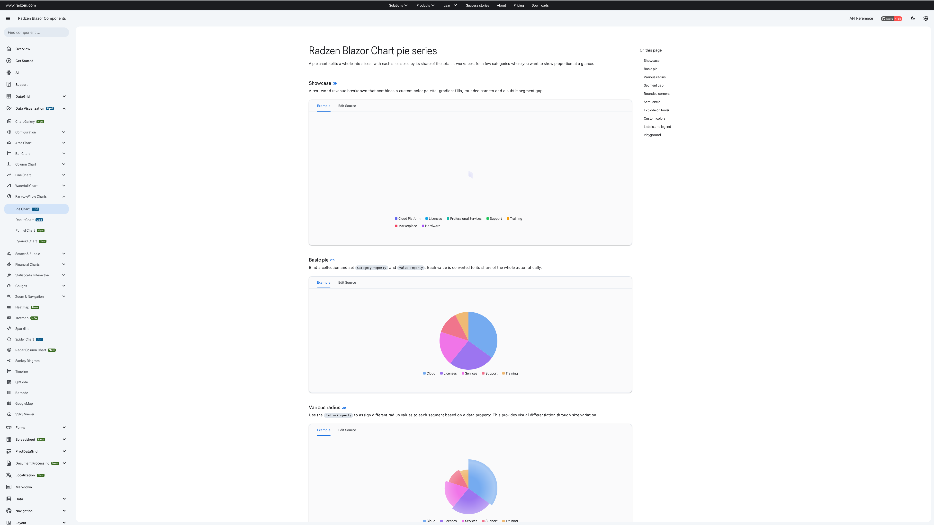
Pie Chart (27, 209)
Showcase (651, 60)
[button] (408, 218)
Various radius (655, 77)
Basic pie (650, 69)
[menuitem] (399, 5)
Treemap (22, 318)
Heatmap (22, 307)
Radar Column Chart (31, 350)
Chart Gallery (25, 121)
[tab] (323, 106)
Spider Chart (24, 339)
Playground (652, 135)
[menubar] (469, 5)
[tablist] (470, 106)
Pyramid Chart (30, 241)
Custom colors (654, 118)
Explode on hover (656, 110)
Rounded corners (657, 94)
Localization (25, 475)
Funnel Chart (30, 230)
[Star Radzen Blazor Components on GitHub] (891, 18)
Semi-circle (652, 102)
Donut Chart (29, 220)
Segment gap (654, 85)
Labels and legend (657, 127)
